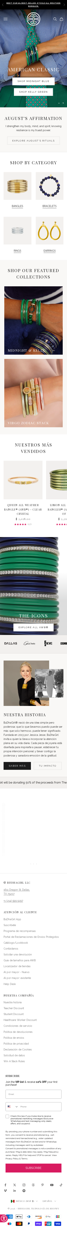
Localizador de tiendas (17, 966)
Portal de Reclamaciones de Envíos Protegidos (31, 936)
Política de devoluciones (18, 1031)
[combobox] (12, 1106)
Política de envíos (14, 1037)
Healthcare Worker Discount (20, 1020)
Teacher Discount (14, 1008)
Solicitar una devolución (18, 954)
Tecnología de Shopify (45, 1208)
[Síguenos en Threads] (33, 1185)
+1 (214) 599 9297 (13, 900)
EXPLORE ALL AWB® (33, 627)
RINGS (17, 250)
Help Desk (10, 984)
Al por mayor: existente (17, 978)
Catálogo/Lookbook (16, 942)
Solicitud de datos (14, 1055)
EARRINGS (50, 250)
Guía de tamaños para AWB (20, 960)
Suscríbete (10, 925)
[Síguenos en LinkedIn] (14, 1190)
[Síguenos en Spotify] (24, 1190)
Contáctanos (11, 948)
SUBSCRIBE (33, 1168)
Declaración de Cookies (18, 1049)
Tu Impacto (47, 765)
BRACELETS (49, 206)
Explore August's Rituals (33, 140)
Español (48, 1201)
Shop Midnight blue (33, 81)
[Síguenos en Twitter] (14, 1185)
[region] (33, 58)
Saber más (17, 765)
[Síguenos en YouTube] (52, 1185)
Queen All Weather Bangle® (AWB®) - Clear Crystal (23, 509)
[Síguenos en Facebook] (5, 1185)
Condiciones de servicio (18, 1025)
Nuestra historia (13, 1002)
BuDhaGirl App (12, 919)
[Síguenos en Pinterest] (42, 1185)
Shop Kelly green (33, 92)
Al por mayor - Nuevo (16, 972)
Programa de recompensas (20, 931)
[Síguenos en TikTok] (61, 1185)
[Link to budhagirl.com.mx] (23, 480)
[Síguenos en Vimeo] (5, 1190)
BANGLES (17, 206)
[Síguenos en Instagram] (24, 1185)
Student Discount (14, 1014)
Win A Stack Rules (14, 1061)
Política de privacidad (16, 1043)
